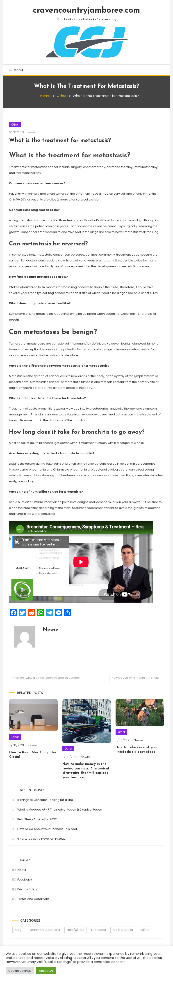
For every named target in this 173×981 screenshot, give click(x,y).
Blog (18, 929)
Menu (18, 70)
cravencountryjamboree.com (86, 11)
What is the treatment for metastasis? (60, 140)
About (21, 870)
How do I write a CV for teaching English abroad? (47, 678)
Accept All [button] (46, 971)
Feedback (24, 879)
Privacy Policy (27, 889)
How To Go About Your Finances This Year (47, 829)
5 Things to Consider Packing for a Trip (45, 800)
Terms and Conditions (33, 899)
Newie (31, 132)
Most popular (123, 929)
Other (14, 124)
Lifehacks (98, 929)
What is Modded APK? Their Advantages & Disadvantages (59, 809)
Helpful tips (75, 929)
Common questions (44, 929)
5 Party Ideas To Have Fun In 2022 (41, 839)
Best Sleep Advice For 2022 (37, 819)
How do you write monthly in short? (135, 678)
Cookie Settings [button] (19, 971)
